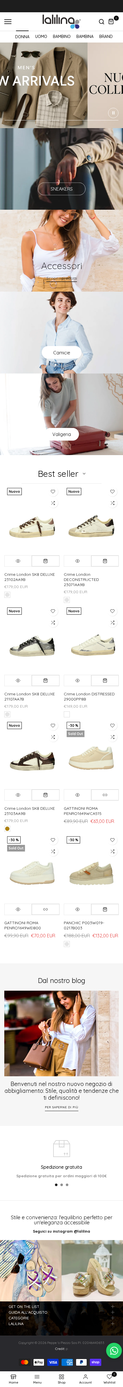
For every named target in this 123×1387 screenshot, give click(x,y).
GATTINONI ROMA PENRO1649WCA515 (83, 811)
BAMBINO (62, 36)
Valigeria (61, 434)
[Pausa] (113, 113)
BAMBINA (85, 36)
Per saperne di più (61, 1107)
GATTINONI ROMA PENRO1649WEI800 (22, 925)
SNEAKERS (62, 189)
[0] (111, 22)
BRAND (106, 36)
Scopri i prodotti (61, 278)
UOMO (41, 36)
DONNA (22, 36)
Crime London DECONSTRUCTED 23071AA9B (81, 579)
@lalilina (82, 1231)
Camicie (61, 352)
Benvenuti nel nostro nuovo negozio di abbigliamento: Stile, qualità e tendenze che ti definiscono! (62, 1090)
